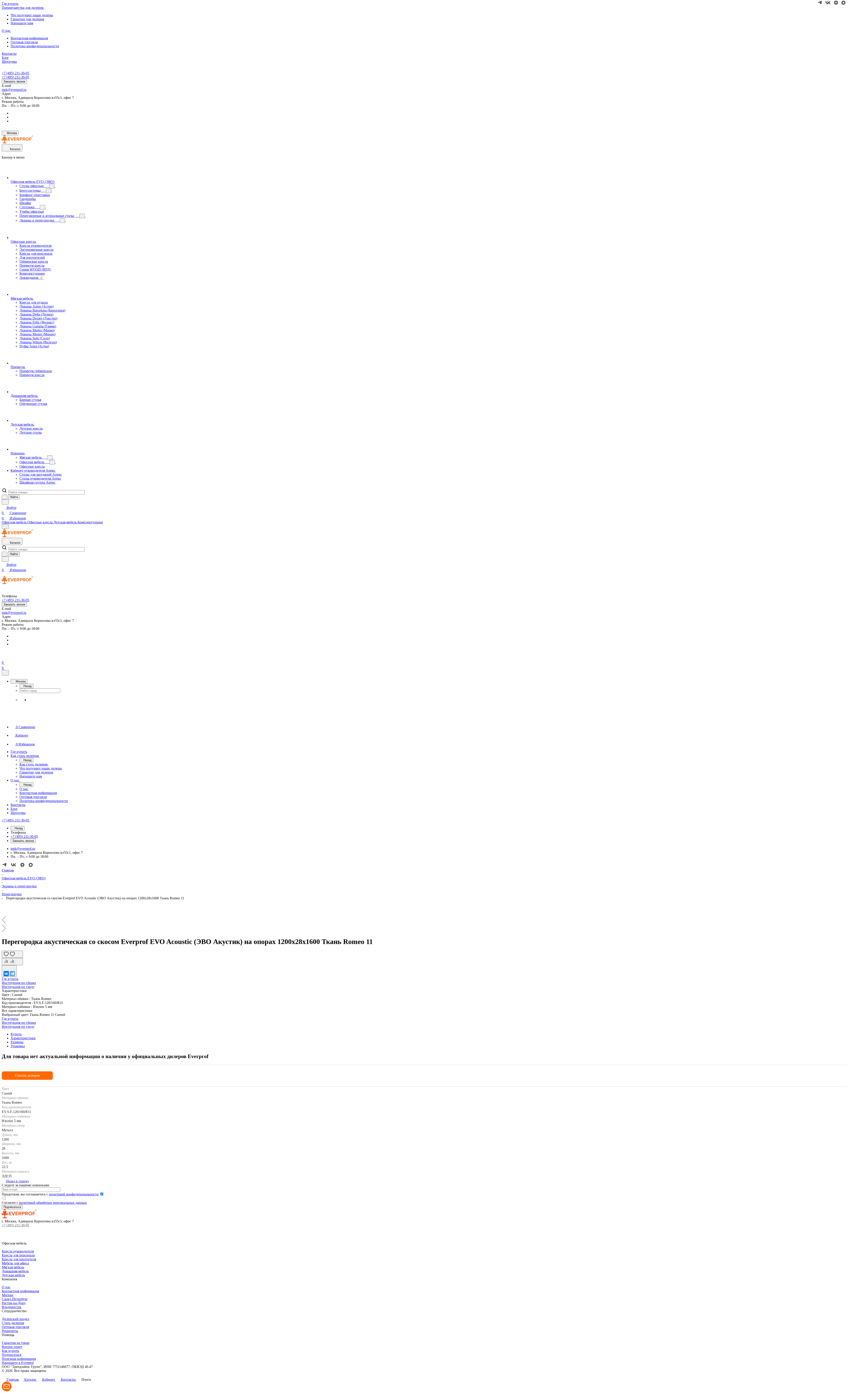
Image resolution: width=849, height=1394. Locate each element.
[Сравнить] (12, 961)
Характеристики (23, 1038)
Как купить (10, 1351)
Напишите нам (22, 23)
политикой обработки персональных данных (53, 1202)
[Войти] (4, 657)
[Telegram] (12, 973)
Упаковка (18, 1046)
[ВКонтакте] (6, 973)
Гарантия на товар (15, 1343)
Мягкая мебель (13, 1267)
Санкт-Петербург (15, 1299)
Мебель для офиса (15, 1263)
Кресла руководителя (18, 1251)
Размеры (17, 1042)
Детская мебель (13, 1275)
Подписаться (11, 1355)
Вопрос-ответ (12, 1347)
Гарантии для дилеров (27, 19)
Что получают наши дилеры (32, 15)
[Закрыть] (5, 673)
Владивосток (11, 1307)
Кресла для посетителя (19, 1259)
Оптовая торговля (24, 42)
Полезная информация (19, 1359)
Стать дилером (13, 1323)
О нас (6, 1287)
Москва (7, 1295)
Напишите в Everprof (18, 1363)
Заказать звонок (14, 81)
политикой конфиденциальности (74, 1194)
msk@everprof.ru (14, 90)
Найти (14, 497)
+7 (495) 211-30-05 (15, 73)
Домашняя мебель (15, 1271)
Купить (16, 1034)
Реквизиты (10, 1331)
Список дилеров (27, 1075)
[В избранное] (12, 954)
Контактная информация (29, 38)
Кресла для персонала (18, 1255)
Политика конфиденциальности (35, 46)
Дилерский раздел (15, 1319)
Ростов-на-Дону (14, 1303)
